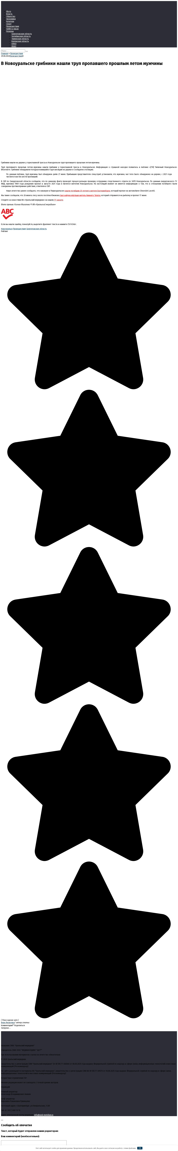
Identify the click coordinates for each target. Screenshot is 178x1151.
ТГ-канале (58, 200)
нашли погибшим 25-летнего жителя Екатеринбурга (87, 191)
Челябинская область (21, 36)
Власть (9, 14)
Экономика (11, 19)
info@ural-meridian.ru (43, 1115)
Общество (10, 16)
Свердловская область (21, 34)
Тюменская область (20, 38)
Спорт (8, 24)
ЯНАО (13, 46)
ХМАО (13, 43)
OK (140, 1148)
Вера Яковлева (7, 1022)
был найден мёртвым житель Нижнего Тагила (80, 195)
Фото (8, 11)
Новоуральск (7, 229)
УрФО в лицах (12, 29)
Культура (10, 21)
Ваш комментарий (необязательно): (20, 1136)
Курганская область (20, 41)
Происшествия (12, 26)
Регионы (10, 31)
